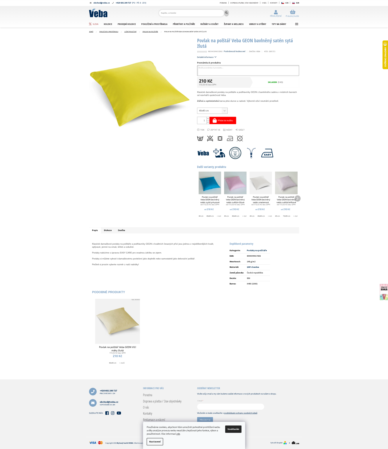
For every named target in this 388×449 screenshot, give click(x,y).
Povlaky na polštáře (257, 250)
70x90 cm (286, 216)
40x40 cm (199, 216)
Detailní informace (205, 57)
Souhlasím (233, 429)
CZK (286, 3)
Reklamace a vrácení (154, 419)
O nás (264, 3)
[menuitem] (96, 24)
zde (178, 434)
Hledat (226, 13)
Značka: (254, 51)
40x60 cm (210, 216)
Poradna (223, 3)
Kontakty (273, 3)
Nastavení (155, 441)
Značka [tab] (121, 230)
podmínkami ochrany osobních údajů (240, 413)
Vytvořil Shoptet (276, 443)
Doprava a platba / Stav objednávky (244, 3)
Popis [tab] (95, 230)
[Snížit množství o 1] (207, 122)
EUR (297, 3)
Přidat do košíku (225, 120)
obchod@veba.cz (109, 403)
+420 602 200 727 (108, 392)
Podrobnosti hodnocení (234, 51)
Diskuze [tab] (108, 230)
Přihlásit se (205, 420)
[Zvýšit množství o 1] (207, 118)
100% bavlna (253, 267)
